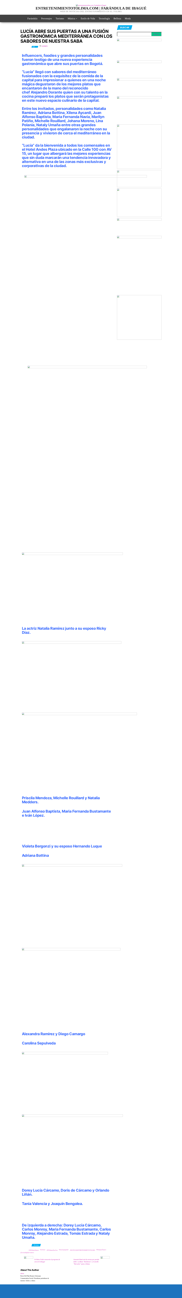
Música (72, 18)
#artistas (42, 1250)
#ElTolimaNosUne (52, 1250)
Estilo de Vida (88, 18)
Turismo (60, 18)
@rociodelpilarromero (27, 1252)
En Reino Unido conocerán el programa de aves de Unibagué (47, 1261)
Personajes (46, 18)
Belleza (117, 18)
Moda (128, 18)
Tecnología (104, 18)
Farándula (32, 18)
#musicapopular (64, 1250)
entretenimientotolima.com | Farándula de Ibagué (91, 8)
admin (45, 46)
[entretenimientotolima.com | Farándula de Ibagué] (22, 18)
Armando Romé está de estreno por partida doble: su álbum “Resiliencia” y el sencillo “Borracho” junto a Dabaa (86, 1262)
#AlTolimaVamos (34, 1250)
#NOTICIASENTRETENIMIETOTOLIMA (82, 1250)
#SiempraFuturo (101, 1250)
